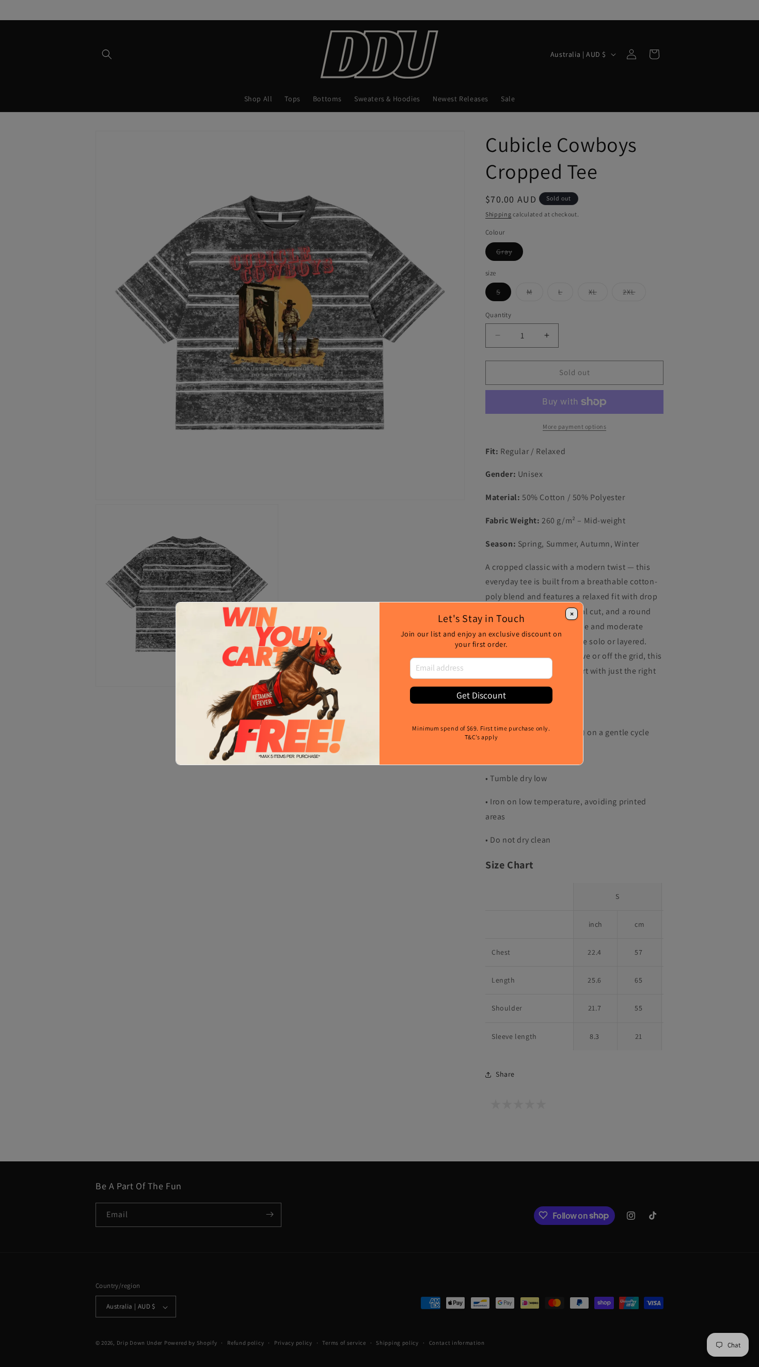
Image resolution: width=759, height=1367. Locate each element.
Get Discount (481, 695)
